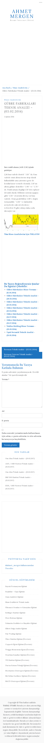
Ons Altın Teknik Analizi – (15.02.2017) (19, 472)
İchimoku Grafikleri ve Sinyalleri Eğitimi (21, 623)
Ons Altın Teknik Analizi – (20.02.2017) (20, 458)
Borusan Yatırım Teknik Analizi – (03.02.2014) (18, 355)
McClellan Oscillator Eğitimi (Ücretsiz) (20, 676)
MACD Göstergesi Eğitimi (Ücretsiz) (19, 681)
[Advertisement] (22, 56)
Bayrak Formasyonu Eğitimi (16, 586)
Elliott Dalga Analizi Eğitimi (16, 629)
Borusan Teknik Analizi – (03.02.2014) (20, 349)
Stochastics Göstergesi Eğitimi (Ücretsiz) (21, 671)
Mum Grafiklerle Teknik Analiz (17, 602)
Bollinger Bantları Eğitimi (15, 613)
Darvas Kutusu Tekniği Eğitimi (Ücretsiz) (21, 665)
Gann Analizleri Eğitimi (14, 597)
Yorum (5, 379)
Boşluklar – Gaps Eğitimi (15, 592)
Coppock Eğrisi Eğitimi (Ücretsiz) (18, 644)
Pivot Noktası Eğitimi (13, 618)
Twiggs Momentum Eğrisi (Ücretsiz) (19, 650)
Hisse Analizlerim (12, 100)
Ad (3, 411)
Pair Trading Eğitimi (13, 634)
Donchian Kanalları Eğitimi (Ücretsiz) (19, 655)
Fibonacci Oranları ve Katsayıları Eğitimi (21, 607)
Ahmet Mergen (22, 13)
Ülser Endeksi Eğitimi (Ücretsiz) (18, 639)
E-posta (5, 420)
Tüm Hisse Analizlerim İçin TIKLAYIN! (22, 234)
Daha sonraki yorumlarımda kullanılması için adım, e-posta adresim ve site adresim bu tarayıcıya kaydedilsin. (21, 436)
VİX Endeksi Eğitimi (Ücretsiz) (17, 660)
